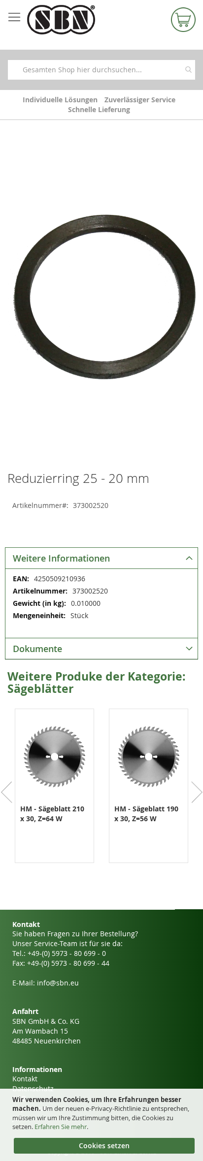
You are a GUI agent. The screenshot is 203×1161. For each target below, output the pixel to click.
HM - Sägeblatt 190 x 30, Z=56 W (146, 813)
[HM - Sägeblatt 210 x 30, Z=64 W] (54, 796)
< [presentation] (6, 792)
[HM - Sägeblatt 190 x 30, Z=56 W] (148, 796)
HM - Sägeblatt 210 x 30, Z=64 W (52, 813)
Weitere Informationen (61, 558)
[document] (102, 1125)
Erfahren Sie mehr (60, 1126)
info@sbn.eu (58, 982)
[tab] (102, 557)
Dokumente (37, 649)
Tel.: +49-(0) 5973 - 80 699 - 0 (59, 953)
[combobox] (101, 70)
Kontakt (24, 1078)
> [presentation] (196, 792)
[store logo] (74, 19)
